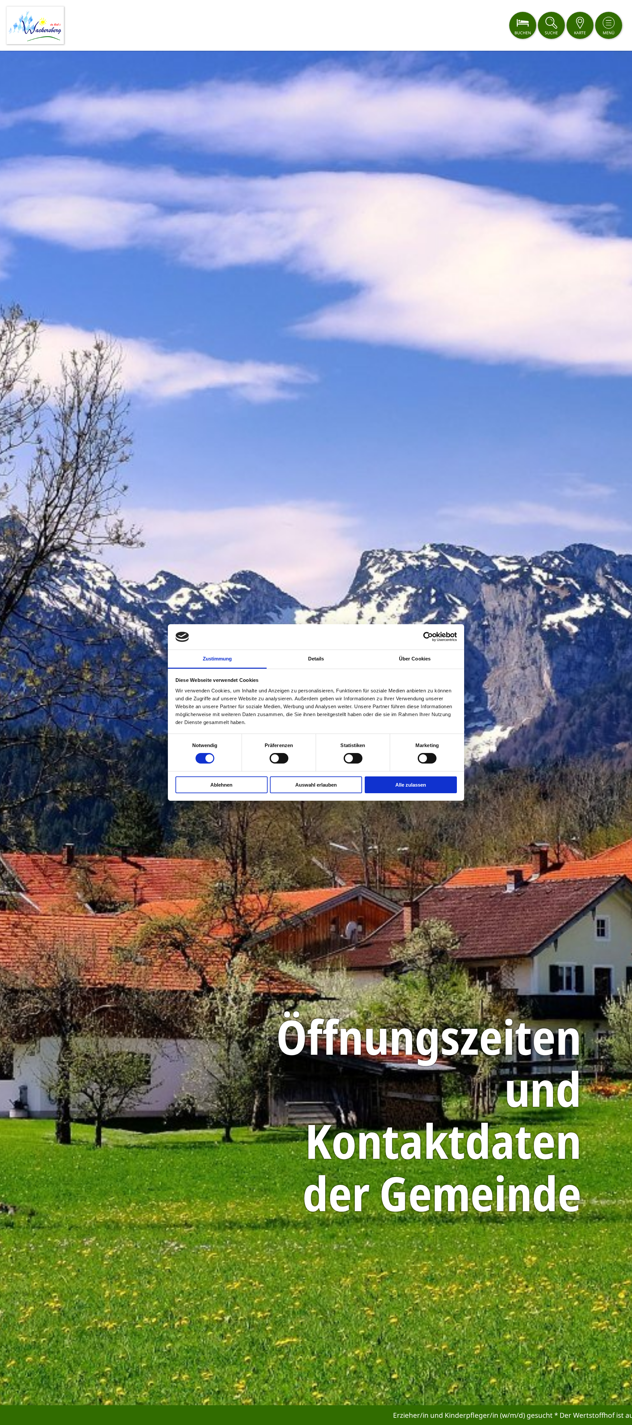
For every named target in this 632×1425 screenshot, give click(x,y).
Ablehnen (221, 785)
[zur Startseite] (35, 25)
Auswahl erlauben (316, 785)
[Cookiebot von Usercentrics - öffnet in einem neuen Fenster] (428, 637)
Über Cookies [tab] (415, 658)
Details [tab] (316, 658)
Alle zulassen (410, 785)
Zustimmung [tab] (217, 658)
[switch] (279, 758)
